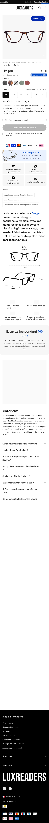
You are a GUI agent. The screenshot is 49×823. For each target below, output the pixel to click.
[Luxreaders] (24, 8)
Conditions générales (11, 739)
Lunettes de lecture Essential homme (26, 62)
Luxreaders (12, 801)
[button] (39, 7)
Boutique (7, 756)
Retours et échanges (11, 727)
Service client (8, 723)
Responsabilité (9, 735)
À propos (6, 731)
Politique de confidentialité (13, 743)
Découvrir (8, 765)
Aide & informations (13, 716)
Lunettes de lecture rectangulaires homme (21, 204)
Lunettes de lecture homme (15, 199)
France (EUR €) (11, 796)
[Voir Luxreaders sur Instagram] (4, 789)
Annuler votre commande (13, 748)
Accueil (5, 62)
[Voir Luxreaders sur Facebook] (10, 789)
